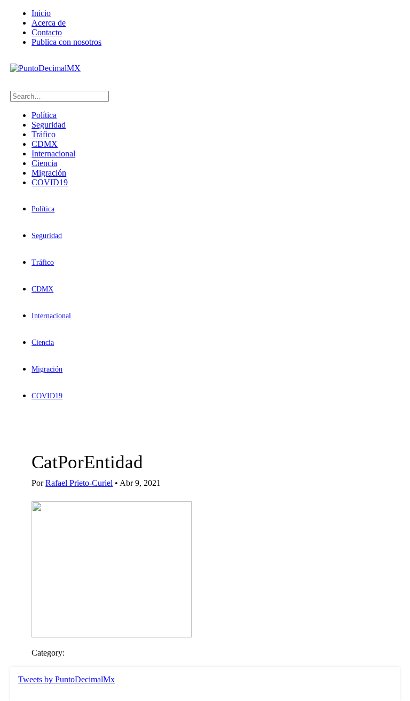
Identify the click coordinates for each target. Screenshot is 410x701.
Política (44, 115)
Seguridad (48, 124)
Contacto (46, 32)
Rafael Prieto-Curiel (79, 482)
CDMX (44, 143)
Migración (48, 172)
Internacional (53, 153)
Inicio (41, 13)
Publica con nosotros (66, 41)
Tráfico (43, 134)
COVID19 (49, 182)
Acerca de (48, 22)
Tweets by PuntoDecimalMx (66, 679)
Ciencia (44, 163)
